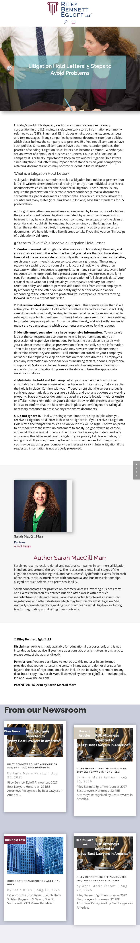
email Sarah (22, 546)
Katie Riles (22, 890)
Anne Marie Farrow (30, 773)
